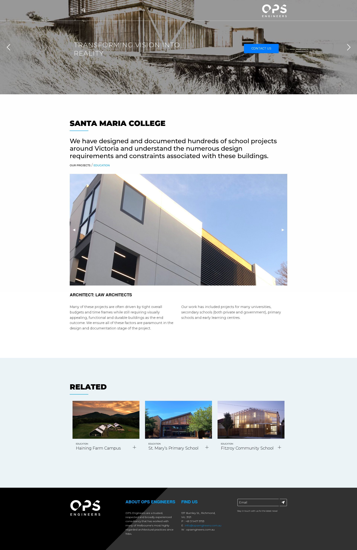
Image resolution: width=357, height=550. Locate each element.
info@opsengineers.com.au (203, 525)
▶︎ (284, 230)
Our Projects (80, 165)
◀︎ (75, 230)
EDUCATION (102, 165)
